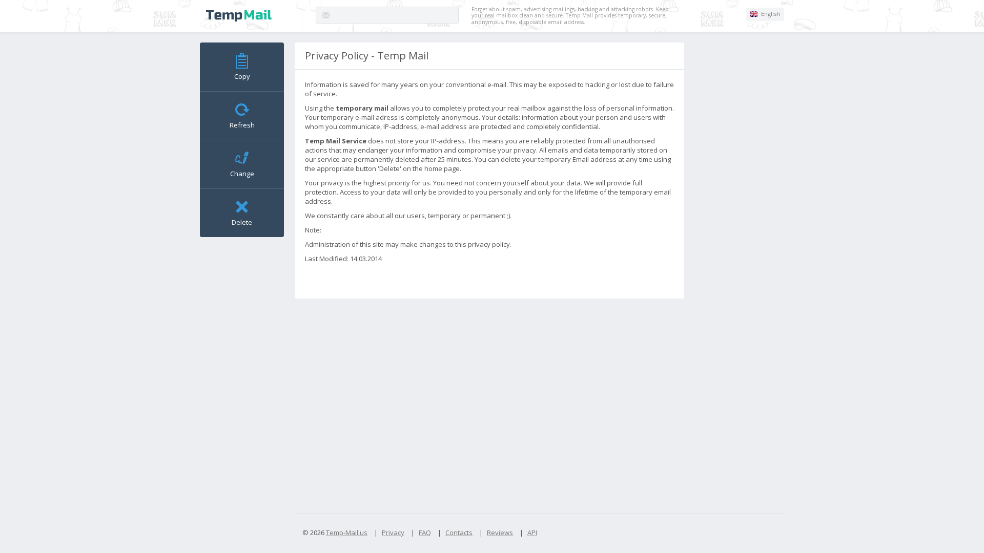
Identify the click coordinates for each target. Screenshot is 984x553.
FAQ (425, 532)
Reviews (500, 532)
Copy (242, 76)
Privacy (393, 532)
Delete (242, 222)
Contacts (459, 532)
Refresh (242, 125)
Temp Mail (239, 16)
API (532, 532)
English (770, 13)
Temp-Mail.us (346, 532)
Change (242, 173)
